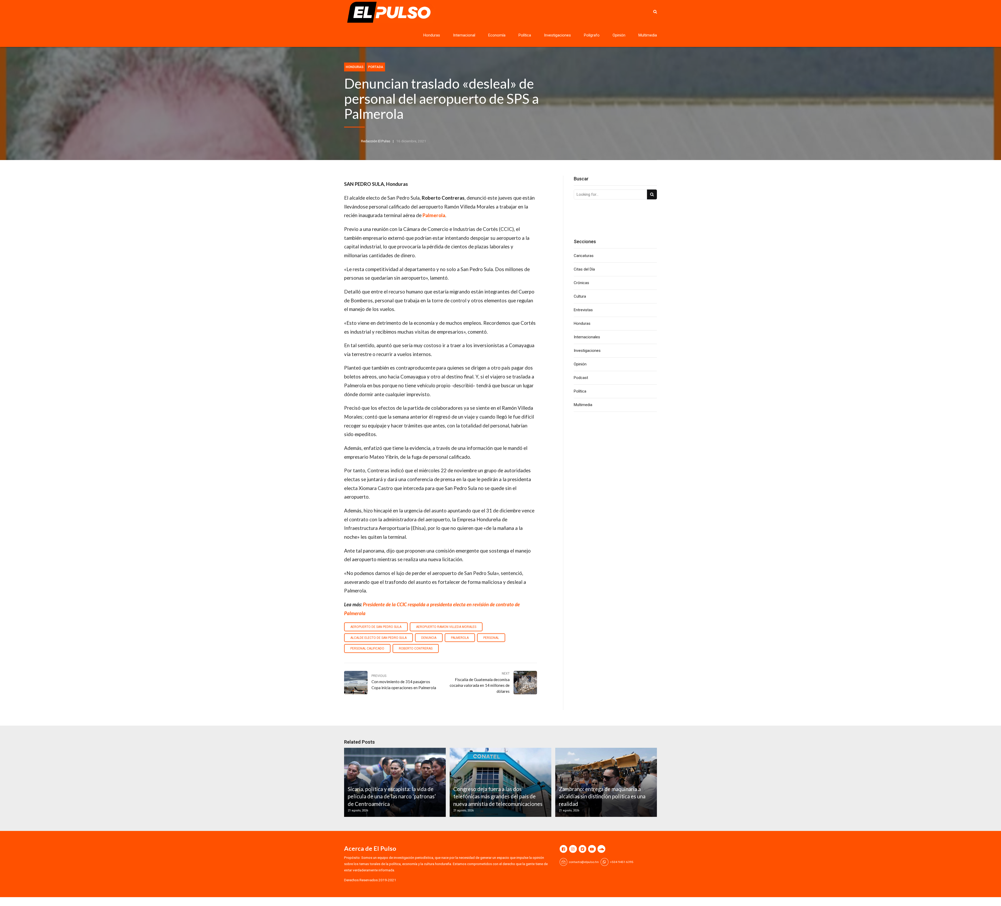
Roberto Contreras (415, 648)
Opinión (619, 35)
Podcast (581, 377)
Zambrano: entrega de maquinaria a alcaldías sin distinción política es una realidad (602, 796)
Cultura (580, 296)
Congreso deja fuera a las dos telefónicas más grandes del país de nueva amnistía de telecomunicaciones (497, 796)
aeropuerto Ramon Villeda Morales (446, 627)
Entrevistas (583, 310)
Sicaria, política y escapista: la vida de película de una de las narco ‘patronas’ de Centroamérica (392, 796)
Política (524, 35)
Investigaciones (557, 35)
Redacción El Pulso (375, 141)
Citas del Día (584, 269)
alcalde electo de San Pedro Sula (378, 638)
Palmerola (460, 638)
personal (491, 638)
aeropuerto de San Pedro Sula (375, 627)
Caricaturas (584, 255)
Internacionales (587, 337)
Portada (375, 67)
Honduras (431, 35)
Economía (496, 35)
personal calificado (367, 648)
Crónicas (581, 282)
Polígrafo (592, 35)
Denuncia (428, 638)
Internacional (464, 35)
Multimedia (647, 35)
